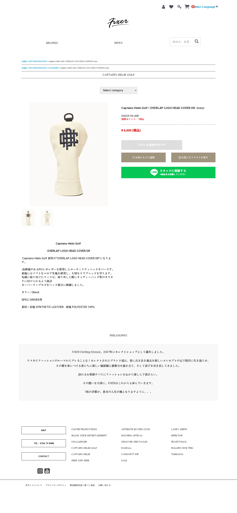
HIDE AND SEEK (80, 460)
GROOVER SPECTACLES (134, 442)
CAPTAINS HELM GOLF (37, 61)
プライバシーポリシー (55, 485)
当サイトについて (33, 485)
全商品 (24, 61)
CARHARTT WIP (130, 454)
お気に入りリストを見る (194, 157)
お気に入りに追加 (145, 157)
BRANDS (52, 43)
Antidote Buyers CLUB (135, 429)
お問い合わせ (104, 485)
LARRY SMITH (179, 429)
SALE (124, 460)
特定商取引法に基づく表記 (82, 485)
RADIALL (126, 448)
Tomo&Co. (177, 454)
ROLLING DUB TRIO (182, 448)
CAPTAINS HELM (80, 454)
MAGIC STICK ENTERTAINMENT (89, 436)
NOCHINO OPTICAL (132, 436)
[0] (187, 6)
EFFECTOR (177, 436)
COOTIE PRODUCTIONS (84, 429)
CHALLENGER (79, 442)
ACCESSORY (54, 68)
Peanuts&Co (179, 442)
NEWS (118, 43)
